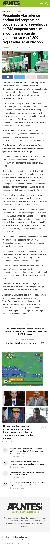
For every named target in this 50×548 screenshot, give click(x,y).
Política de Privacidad (9, 540)
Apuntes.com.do (7, 11)
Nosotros (5, 537)
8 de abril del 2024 (23, 47)
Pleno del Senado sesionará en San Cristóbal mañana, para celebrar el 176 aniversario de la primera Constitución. (26, 451)
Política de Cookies (20, 537)
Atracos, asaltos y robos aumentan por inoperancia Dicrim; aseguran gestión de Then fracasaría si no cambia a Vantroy (18, 432)
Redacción (9, 47)
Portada (18, 11)
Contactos (25, 540)
